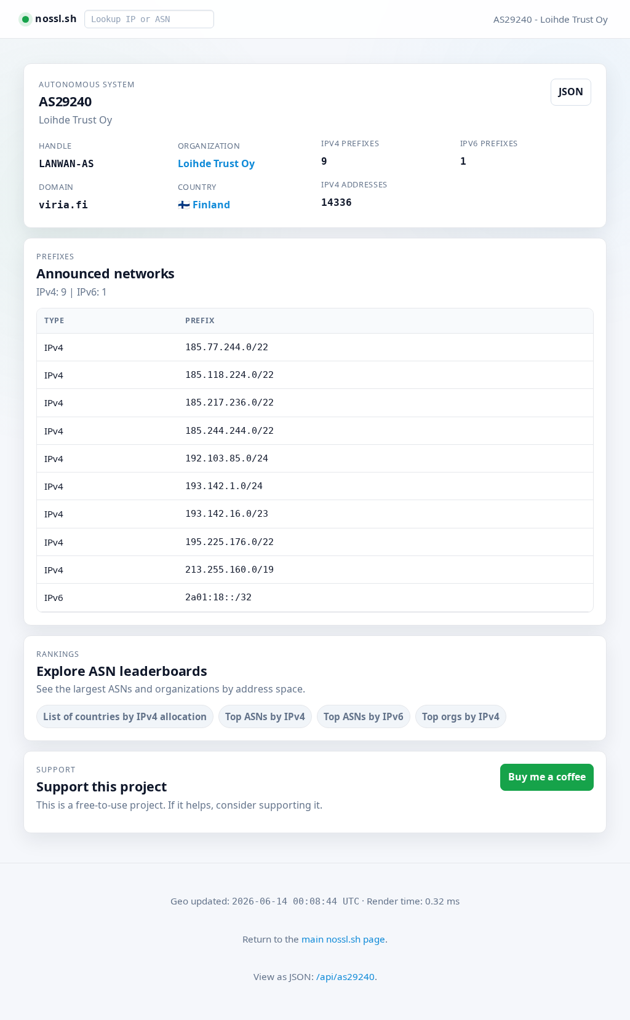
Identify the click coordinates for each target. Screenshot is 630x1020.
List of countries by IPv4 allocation (125, 716)
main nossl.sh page (343, 939)
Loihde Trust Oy (216, 163)
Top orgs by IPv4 (461, 716)
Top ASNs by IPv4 (265, 716)
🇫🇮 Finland (204, 204)
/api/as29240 (345, 976)
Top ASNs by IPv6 (364, 716)
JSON (571, 91)
